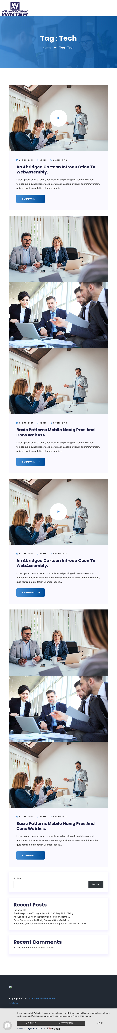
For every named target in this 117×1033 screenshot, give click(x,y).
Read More (28, 198)
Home (47, 48)
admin (43, 160)
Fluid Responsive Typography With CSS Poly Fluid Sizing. (44, 913)
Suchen (17, 878)
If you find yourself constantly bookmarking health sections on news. (50, 923)
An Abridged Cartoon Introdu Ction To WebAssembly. (55, 169)
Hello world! (20, 910)
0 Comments (60, 160)
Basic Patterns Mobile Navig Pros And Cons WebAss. (55, 432)
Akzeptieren (65, 1023)
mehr (100, 1023)
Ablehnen (31, 1023)
